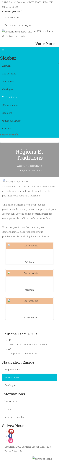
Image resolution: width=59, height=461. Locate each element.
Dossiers (7, 112)
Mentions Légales (15, 416)
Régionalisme (10, 104)
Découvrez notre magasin (19, 25)
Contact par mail (12, 11)
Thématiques (9, 97)
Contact (6, 128)
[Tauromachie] (29, 301)
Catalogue (7, 89)
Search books (8, 134)
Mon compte (12, 17)
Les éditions (9, 73)
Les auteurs (11, 401)
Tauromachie (29, 317)
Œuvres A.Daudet (11, 120)
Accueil (6, 65)
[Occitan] (29, 273)
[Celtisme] (29, 246)
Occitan (29, 289)
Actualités (8, 81)
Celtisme (29, 262)
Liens (8, 409)
